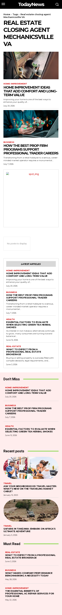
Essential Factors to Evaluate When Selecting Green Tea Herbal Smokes (28, 325)
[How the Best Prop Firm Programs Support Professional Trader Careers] (31, 124)
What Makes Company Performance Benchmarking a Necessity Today (28, 574)
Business (8, 142)
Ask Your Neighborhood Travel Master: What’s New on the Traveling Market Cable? (30, 489)
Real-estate (13, 346)
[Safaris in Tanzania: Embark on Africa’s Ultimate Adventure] (31, 510)
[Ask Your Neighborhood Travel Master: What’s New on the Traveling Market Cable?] (31, 468)
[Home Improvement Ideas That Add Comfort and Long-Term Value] (31, 65)
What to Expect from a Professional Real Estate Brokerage (23, 352)
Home (6, 14)
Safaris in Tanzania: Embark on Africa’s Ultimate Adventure (29, 530)
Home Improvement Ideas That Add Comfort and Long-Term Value (30, 91)
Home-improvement (15, 84)
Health (10, 319)
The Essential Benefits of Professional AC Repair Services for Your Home (29, 593)
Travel (7, 483)
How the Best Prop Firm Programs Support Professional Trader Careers (30, 149)
